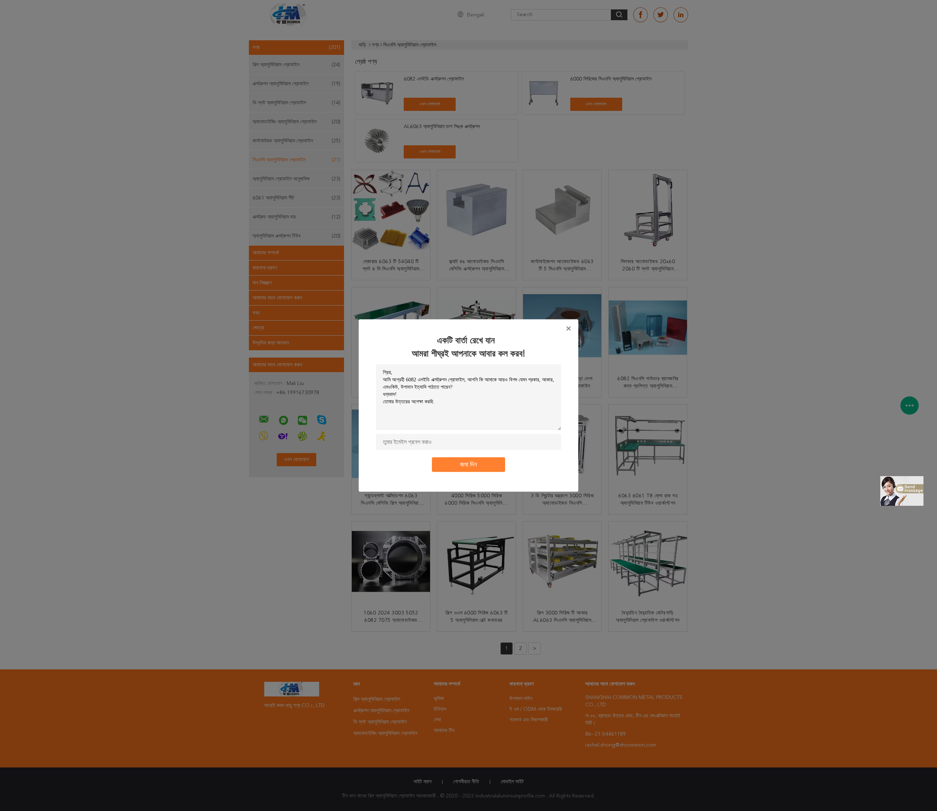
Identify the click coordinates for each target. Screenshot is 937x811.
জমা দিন (468, 464)
